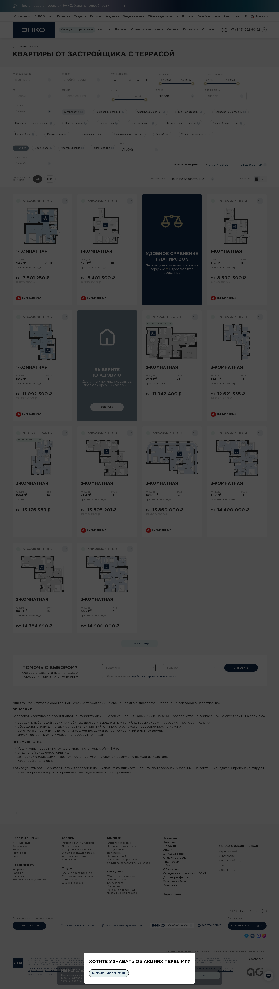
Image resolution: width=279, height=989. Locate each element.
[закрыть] (191, 956)
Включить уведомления (108, 973)
